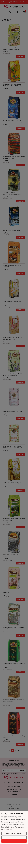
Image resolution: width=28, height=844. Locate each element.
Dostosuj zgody (14, 837)
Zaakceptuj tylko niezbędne (14, 833)
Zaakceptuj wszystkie (14, 841)
